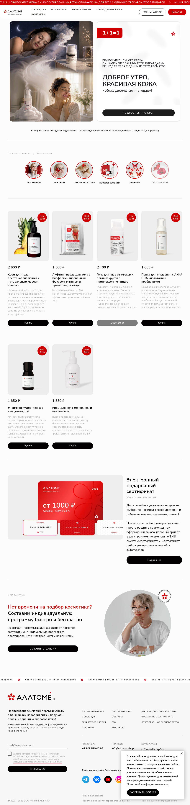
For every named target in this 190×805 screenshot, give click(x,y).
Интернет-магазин (93, 711)
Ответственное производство (160, 722)
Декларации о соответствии (158, 711)
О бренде (38, 9)
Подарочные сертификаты (157, 717)
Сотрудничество (108, 9)
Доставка (117, 717)
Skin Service (59, 9)
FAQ (114, 722)
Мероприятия (81, 9)
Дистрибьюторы (121, 711)
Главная (12, 153)
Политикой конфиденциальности (147, 784)
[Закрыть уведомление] (182, 753)
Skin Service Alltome (94, 722)
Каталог (27, 153)
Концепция (89, 717)
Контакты (38, 14)
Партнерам (88, 727)
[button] (43, 648)
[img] (108, 779)
